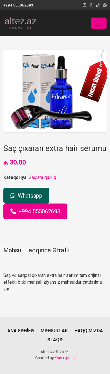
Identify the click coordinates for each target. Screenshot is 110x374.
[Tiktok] (98, 5)
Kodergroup (64, 357)
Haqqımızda (88, 330)
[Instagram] (84, 5)
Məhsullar (54, 330)
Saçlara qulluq (42, 177)
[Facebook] (91, 5)
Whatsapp (30, 195)
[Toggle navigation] (99, 23)
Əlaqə (55, 339)
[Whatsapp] (105, 5)
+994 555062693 (39, 211)
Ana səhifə (20, 330)
